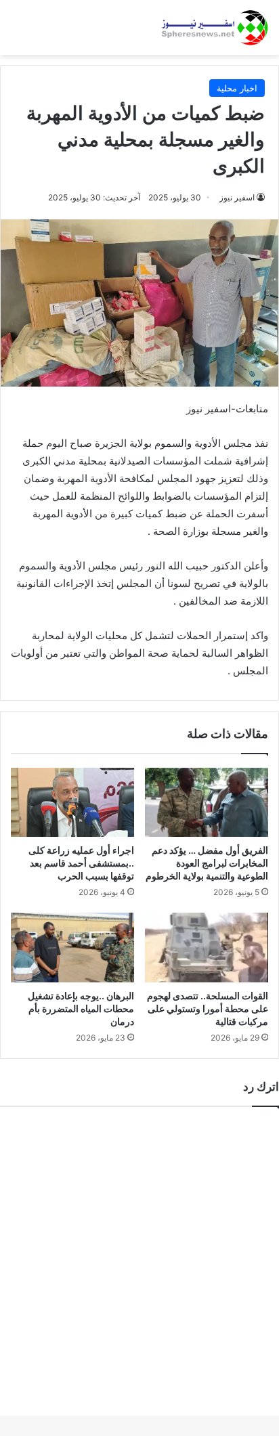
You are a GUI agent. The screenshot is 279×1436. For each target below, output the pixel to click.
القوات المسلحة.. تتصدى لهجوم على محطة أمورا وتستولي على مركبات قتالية (207, 1008)
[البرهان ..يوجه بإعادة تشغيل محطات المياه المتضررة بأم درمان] (72, 947)
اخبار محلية (237, 88)
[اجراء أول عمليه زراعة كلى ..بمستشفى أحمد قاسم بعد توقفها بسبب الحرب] (72, 802)
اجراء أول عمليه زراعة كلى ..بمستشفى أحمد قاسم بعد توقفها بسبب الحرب (81, 863)
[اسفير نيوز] (214, 27)
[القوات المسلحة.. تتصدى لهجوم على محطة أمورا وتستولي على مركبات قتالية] (206, 947)
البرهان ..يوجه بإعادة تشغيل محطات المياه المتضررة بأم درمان (81, 1008)
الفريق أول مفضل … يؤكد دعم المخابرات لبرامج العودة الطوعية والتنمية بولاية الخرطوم (207, 863)
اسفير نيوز (237, 197)
